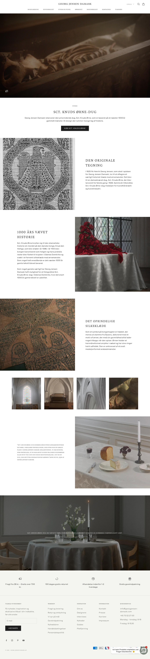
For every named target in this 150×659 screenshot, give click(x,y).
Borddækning (33, 9)
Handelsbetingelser (57, 628)
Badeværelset (92, 9)
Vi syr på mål (54, 617)
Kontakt (102, 609)
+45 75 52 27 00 (127, 615)
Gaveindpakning (55, 620)
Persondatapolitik (56, 632)
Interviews (81, 617)
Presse (102, 613)
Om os (80, 609)
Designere (81, 613)
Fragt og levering (55, 609)
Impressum (104, 620)
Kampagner (106, 9)
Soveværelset (48, 9)
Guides (80, 624)
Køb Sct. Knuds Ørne (75, 128)
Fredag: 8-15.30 (127, 623)
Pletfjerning (82, 628)
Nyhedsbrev (53, 624)
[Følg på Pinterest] (18, 640)
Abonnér (13, 628)
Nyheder (81, 620)
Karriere (102, 617)
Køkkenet (78, 9)
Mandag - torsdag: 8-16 (130, 619)
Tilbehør (118, 9)
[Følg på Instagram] (12, 640)
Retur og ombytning (57, 613)
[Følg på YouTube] (23, 640)
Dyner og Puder (64, 9)
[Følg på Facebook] (6, 640)
